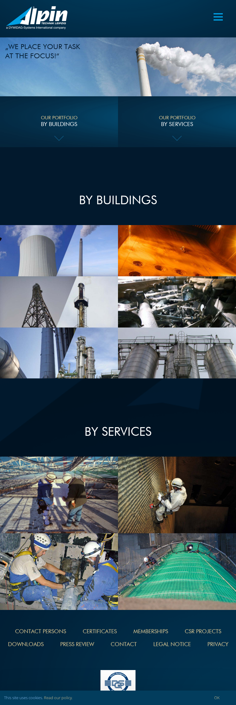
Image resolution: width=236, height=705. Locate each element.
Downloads (26, 644)
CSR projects (203, 631)
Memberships (150, 631)
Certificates (100, 631)
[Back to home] (37, 18)
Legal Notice (172, 644)
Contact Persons (40, 631)
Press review (77, 644)
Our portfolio (59, 121)
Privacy (217, 644)
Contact (124, 644)
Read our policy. (58, 697)
